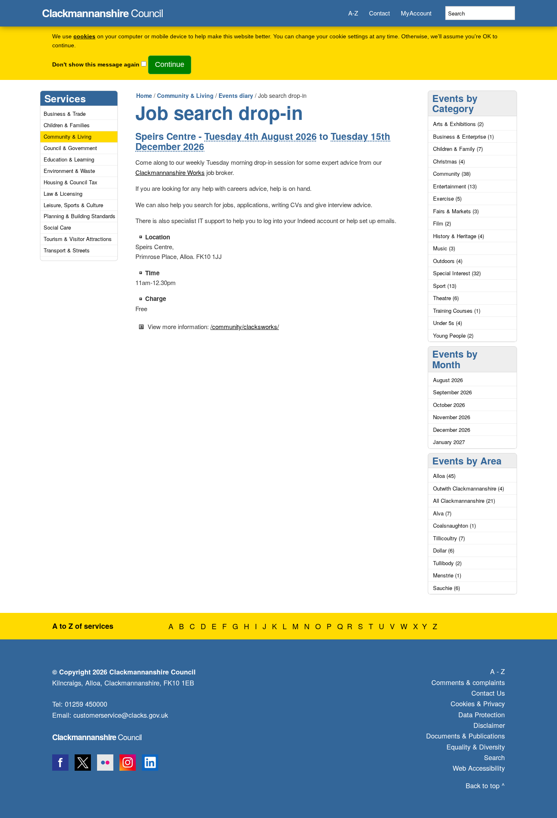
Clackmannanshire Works (170, 172)
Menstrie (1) (447, 575)
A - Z (497, 671)
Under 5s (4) (447, 323)
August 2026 (448, 380)
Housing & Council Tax (70, 182)
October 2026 (449, 405)
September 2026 (452, 392)
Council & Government (70, 148)
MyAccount (416, 13)
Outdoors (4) (447, 261)
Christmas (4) (449, 161)
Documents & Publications (465, 736)
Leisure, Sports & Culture (73, 205)
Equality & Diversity (475, 747)
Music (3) (444, 248)
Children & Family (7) (458, 149)
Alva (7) (442, 513)
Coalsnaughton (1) (454, 525)
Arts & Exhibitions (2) (458, 124)
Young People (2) (453, 335)
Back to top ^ (485, 785)
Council (102, 10)
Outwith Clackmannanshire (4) (468, 488)
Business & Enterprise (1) (463, 136)
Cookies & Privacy (478, 703)
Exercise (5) (447, 198)
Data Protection (481, 714)
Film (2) (442, 223)
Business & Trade (65, 113)
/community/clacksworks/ (244, 326)
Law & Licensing (63, 193)
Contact (379, 13)
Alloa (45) (444, 476)
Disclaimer (489, 725)
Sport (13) (444, 286)
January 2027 (449, 442)
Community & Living (67, 136)
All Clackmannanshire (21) (464, 500)
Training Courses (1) (456, 310)
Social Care (57, 227)
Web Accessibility (479, 768)
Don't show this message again (95, 65)
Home (144, 95)
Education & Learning (69, 159)
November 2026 (451, 417)
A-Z (353, 13)
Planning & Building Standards (79, 216)
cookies (84, 36)
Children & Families (67, 125)
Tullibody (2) (447, 563)
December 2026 (451, 429)
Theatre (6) (446, 298)
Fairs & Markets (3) (456, 211)
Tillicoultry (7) (449, 538)
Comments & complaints (468, 682)
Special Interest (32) (457, 273)
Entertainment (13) (455, 186)
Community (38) (452, 173)
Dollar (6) (443, 550)
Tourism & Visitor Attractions (78, 239)
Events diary (236, 95)
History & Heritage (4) (458, 236)
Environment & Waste (69, 171)
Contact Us (488, 693)
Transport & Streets (67, 250)
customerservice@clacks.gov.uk (120, 715)
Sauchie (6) (446, 588)
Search (494, 757)
